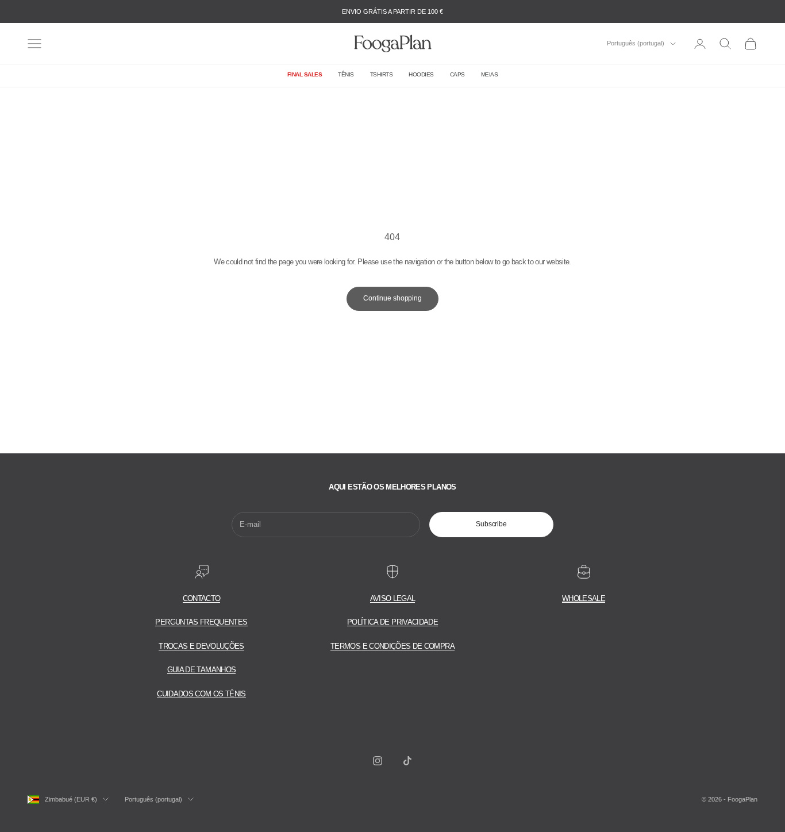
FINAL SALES (304, 74)
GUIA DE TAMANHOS (201, 669)
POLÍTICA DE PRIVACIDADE (392, 622)
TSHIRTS (381, 74)
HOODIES (421, 74)
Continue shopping (392, 298)
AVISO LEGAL (392, 598)
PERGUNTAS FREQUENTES (201, 622)
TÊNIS (346, 74)
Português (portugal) (635, 43)
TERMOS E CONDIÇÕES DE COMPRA (392, 646)
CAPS (457, 74)
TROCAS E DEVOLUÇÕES (201, 646)
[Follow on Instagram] (377, 760)
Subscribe (491, 524)
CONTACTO (202, 598)
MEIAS (489, 74)
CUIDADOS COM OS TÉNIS (201, 694)
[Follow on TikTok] (407, 760)
